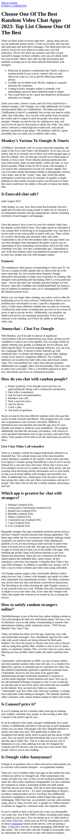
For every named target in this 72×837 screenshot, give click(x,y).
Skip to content (9, 2)
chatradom (17, 823)
